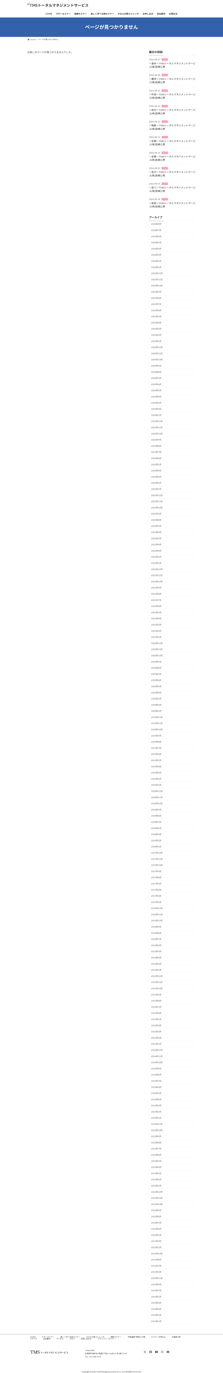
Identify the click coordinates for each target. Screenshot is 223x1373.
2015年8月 (156, 1000)
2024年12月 (157, 347)
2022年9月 (156, 513)
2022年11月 (157, 501)
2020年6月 (156, 680)
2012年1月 (156, 1247)
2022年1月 (156, 563)
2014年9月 (156, 1068)
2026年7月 (156, 230)
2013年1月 (156, 1185)
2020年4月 (156, 692)
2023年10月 (157, 433)
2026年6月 (156, 236)
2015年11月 (157, 982)
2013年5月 (156, 1161)
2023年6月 (156, 458)
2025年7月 (156, 304)
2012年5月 (156, 1235)
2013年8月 (156, 1142)
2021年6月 (156, 606)
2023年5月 (156, 464)
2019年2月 (156, 779)
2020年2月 (156, 704)
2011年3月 (156, 1272)
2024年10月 (157, 359)
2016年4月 (156, 951)
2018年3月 (156, 840)
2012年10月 (157, 1204)
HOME (33, 1337)
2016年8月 (156, 933)
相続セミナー (115, 1337)
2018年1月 (156, 846)
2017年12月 (157, 852)
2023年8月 (156, 446)
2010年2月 (156, 1315)
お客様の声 (176, 1337)
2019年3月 (156, 772)
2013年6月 (156, 1155)
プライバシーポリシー (107, 1339)
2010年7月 (156, 1290)
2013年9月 (156, 1136)
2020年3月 (156, 698)
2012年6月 (156, 1229)
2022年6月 (156, 532)
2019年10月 (157, 729)
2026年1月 (156, 267)
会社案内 (46, 1339)
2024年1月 (156, 415)
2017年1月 (156, 902)
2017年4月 (156, 883)
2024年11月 (157, 353)
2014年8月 (156, 1074)
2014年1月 (156, 1118)
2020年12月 (157, 643)
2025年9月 (156, 292)
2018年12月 (157, 791)
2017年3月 (156, 889)
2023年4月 (156, 470)
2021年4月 (156, 618)
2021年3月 (156, 624)
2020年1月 (156, 711)
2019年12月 (157, 717)
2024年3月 (156, 402)
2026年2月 (156, 261)
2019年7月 (156, 748)
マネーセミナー (48, 1337)
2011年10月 (157, 1253)
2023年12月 (157, 421)
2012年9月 (156, 1210)
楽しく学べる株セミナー (70, 1337)
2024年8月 (156, 372)
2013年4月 (156, 1167)
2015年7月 (156, 1007)
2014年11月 (157, 1056)
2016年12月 (157, 908)
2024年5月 (156, 390)
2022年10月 (157, 507)
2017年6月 (156, 877)
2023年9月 (156, 439)
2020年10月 (157, 655)
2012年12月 (157, 1191)
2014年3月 (156, 1105)
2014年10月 (157, 1062)
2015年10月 (157, 988)
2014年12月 (157, 1050)
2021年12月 (157, 569)
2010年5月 (156, 1296)
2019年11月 (157, 723)
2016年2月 (156, 963)
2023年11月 (157, 427)
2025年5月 (156, 316)
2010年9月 (156, 1284)
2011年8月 (156, 1259)
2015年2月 (156, 1037)
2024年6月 (156, 384)
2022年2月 (156, 557)
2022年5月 (156, 538)
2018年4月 (156, 834)
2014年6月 (156, 1087)
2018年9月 (156, 809)
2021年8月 (156, 594)
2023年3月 (156, 476)
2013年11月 (157, 1124)
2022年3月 (156, 550)
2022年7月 (156, 526)
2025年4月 (156, 322)
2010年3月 (156, 1309)
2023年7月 (156, 452)
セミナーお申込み (158, 1337)
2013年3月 (156, 1173)
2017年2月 (156, 896)
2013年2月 (156, 1179)
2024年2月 (156, 409)
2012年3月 (156, 1241)
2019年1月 (156, 785)
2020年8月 (156, 668)
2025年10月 (157, 285)
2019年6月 (156, 754)
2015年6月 (156, 1013)
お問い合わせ (86, 1339)
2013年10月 (157, 1130)
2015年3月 (156, 1031)
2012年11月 (157, 1198)
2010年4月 (156, 1302)
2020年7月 (156, 674)
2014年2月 (156, 1111)
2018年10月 (157, 803)
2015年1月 (156, 1044)
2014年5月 (156, 1093)
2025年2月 (156, 335)
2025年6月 (156, 310)
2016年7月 (156, 939)
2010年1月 (156, 1321)
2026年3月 (156, 254)
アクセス (59, 1339)
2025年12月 (157, 273)
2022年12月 (157, 495)
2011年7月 (156, 1266)
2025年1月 (156, 341)
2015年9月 (156, 994)
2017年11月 (157, 859)
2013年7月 (156, 1148)
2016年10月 (157, 920)
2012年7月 (156, 1222)
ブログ (164, 59)
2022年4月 (156, 544)
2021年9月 (156, 587)
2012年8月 (156, 1216)
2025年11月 (157, 279)
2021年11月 (157, 575)
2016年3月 (156, 957)
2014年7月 (156, 1081)
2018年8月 (156, 815)
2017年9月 (156, 871)
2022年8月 (156, 520)
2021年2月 (156, 630)
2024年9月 (156, 365)
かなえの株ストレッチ (95, 1337)
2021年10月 (157, 581)
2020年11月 (157, 649)
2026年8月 (156, 224)
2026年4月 (156, 248)
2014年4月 (156, 1099)
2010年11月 (157, 1278)
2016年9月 (156, 926)
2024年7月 (156, 378)
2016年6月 (156, 945)
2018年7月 (156, 822)
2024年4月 (156, 396)
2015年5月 (156, 1019)
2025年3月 (156, 328)
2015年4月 (156, 1025)
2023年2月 (156, 483)
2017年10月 (157, 865)
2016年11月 (157, 914)
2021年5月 (156, 612)
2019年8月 (156, 741)
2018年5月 (156, 828)
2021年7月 (156, 600)
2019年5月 (156, 760)
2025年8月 (156, 298)
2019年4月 (156, 766)
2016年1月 (156, 970)
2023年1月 (156, 489)
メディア (33, 1339)
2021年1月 (156, 637)
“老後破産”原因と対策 (136, 1337)
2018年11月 (157, 797)
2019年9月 (156, 735)
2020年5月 (156, 686)
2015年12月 (157, 976)
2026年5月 (156, 242)
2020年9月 (156, 661)
